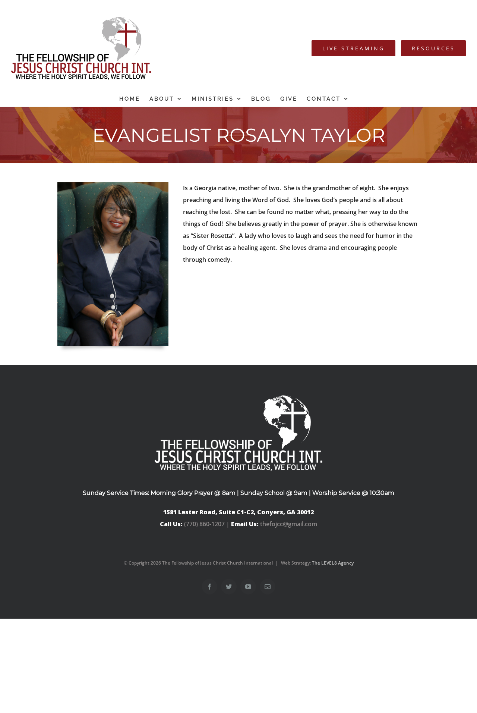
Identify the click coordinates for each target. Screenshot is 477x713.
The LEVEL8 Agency (333, 563)
